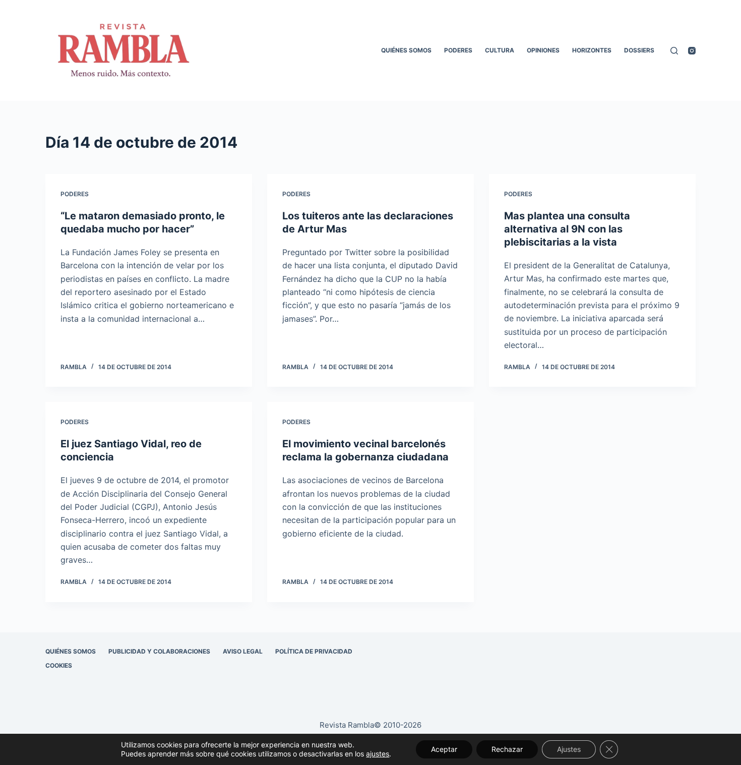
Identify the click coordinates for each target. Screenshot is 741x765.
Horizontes (591, 50)
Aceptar (444, 749)
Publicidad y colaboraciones (159, 651)
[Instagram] (692, 50)
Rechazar (507, 749)
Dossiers (639, 50)
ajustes (377, 753)
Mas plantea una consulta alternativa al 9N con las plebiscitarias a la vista (567, 229)
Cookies (58, 665)
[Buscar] (674, 50)
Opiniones (543, 50)
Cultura (499, 50)
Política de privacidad (313, 651)
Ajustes (569, 749)
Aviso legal (243, 651)
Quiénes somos (406, 50)
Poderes (458, 50)
